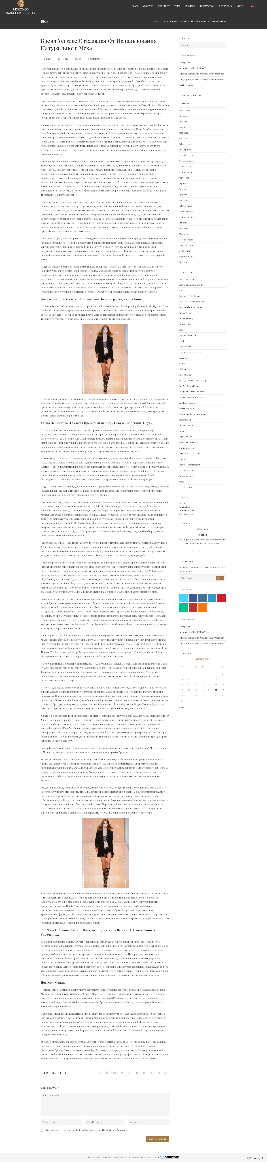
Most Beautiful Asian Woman (192, 414)
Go (219, 578)
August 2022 (184, 110)
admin (47, 58)
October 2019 (185, 250)
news (181, 431)
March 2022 (184, 138)
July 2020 (183, 222)
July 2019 (183, 262)
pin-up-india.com (187, 447)
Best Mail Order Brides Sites (192, 301)
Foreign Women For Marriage (193, 380)
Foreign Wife (185, 374)
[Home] (151, 21)
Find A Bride (184, 369)
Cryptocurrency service (190, 352)
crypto (182, 341)
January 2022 (185, 149)
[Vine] (183, 607)
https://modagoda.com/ (53, 579)
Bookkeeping (185, 324)
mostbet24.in (185, 419)
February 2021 (185, 205)
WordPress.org (186, 514)
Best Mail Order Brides (189, 296)
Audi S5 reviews (186, 85)
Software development (189, 464)
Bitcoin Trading (186, 318)
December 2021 (186, 155)
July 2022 (183, 116)
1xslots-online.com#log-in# (191, 284)
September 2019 (186, 256)
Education (183, 358)
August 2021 (184, 177)
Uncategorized (186, 470)
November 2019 (186, 245)
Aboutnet (153, 1157)
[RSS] (202, 607)
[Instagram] (202, 551)
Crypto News (185, 346)
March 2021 (184, 200)
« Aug (181, 707)
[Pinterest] (221, 598)
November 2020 (186, 211)
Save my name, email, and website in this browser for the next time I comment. (87, 1130)
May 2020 (183, 234)
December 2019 (186, 239)
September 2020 (186, 217)
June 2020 (183, 228)
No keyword (184, 62)
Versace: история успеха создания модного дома (124, 767)
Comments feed (186, 510)
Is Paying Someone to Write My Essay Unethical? (201, 73)
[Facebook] (195, 551)
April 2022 (183, 132)
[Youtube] (193, 607)
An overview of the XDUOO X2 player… (196, 68)
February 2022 (185, 144)
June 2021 (183, 189)
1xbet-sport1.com (187, 279)
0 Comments (95, 58)
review (182, 459)
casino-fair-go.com (188, 335)
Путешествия (185, 487)
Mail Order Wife (186, 408)
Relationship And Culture (190, 453)
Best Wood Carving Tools (190, 307)
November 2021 (186, 160)
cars (181, 329)
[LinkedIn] (212, 598)
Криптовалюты (186, 476)
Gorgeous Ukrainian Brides (191, 391)
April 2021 (183, 194)
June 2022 (183, 121)
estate (182, 363)
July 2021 (183, 183)
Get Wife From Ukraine (190, 386)
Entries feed (184, 507)
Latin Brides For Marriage (191, 397)
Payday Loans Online (188, 442)
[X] (210, 551)
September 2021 (186, 172)
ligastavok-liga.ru (187, 402)
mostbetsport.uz (186, 425)
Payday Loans (185, 436)
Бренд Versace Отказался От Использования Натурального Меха (195, 21)
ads (180, 290)
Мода (78, 58)
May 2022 (183, 127)
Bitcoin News (185, 313)
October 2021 (185, 166)
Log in (182, 503)
